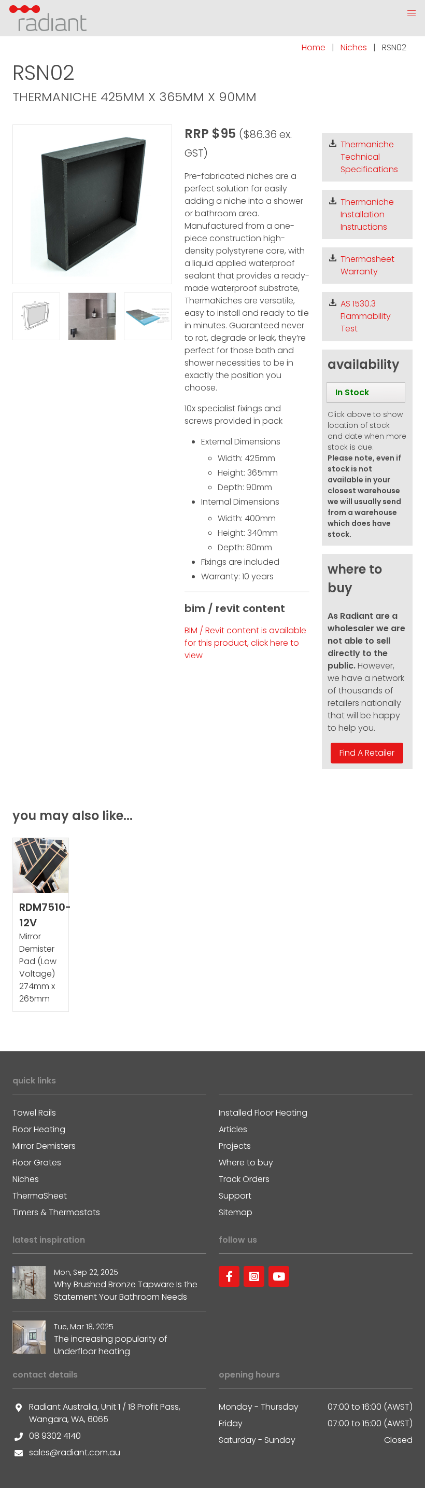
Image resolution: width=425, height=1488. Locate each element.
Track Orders (244, 1179)
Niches (354, 47)
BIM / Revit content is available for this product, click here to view (245, 642)
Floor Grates (36, 1163)
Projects (235, 1146)
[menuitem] (366, 392)
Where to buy (246, 1163)
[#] (229, 1276)
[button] (411, 13)
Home (313, 47)
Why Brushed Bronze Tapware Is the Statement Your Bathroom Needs (125, 1290)
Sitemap (235, 1212)
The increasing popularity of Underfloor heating (110, 1345)
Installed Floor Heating (263, 1113)
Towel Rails (34, 1113)
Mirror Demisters (44, 1146)
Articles (233, 1129)
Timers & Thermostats (56, 1212)
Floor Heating (38, 1129)
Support (235, 1196)
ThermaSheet (39, 1196)
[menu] (366, 392)
